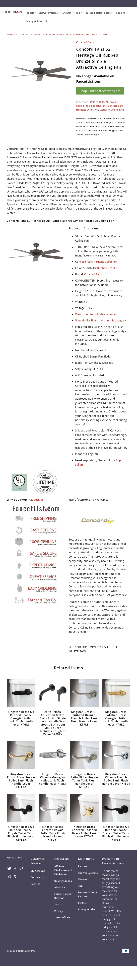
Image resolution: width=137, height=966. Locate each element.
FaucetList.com (25, 950)
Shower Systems (48, 12)
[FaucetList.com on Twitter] (9, 869)
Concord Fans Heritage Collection (96, 262)
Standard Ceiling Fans (112, 109)
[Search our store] (46, 21)
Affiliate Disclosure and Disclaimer (63, 870)
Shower (67, 12)
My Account (38, 870)
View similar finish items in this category (100, 320)
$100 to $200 (97, 102)
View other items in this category (96, 314)
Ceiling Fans (83, 105)
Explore (120, 12)
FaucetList (36, 499)
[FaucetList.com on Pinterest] (21, 869)
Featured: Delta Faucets (98, 12)
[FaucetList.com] (12, 12)
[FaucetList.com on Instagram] (9, 876)
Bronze (114, 102)
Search (58, 904)
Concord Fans (85, 42)
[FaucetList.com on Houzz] (15, 876)
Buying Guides (34, 21)
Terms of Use (62, 917)
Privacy (58, 911)
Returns (35, 884)
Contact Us (37, 877)
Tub (78, 12)
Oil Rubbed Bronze (105, 268)
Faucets (30, 12)
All (107, 102)
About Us (59, 887)
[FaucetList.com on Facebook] (15, 869)
